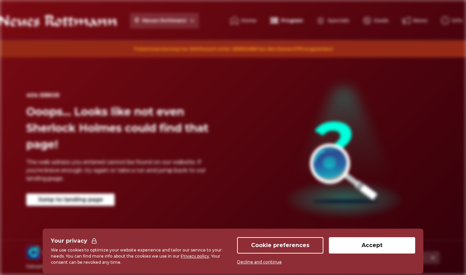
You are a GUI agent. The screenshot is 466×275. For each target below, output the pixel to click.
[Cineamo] (33, 252)
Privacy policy (195, 256)
